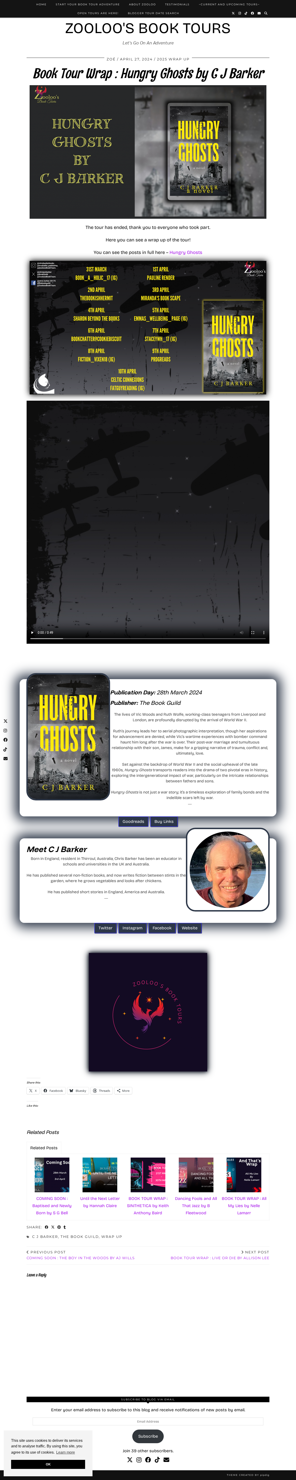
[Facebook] (252, 13)
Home (41, 4)
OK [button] (48, 1464)
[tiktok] (157, 1460)
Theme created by (248, 1475)
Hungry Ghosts (186, 252)
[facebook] (148, 1460)
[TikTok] (246, 13)
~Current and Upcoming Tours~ (229, 4)
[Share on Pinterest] (59, 1227)
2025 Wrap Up (173, 59)
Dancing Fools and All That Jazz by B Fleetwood (196, 1205)
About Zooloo (142, 4)
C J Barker (45, 1236)
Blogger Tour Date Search (153, 13)
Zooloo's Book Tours (148, 28)
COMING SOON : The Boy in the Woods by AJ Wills (81, 1255)
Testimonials (177, 4)
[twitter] (130, 1460)
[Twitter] (233, 13)
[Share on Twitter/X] (53, 1227)
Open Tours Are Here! (98, 13)
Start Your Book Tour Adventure (88, 4)
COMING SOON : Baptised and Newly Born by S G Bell (52, 1205)
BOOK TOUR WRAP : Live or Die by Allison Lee (220, 1255)
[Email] (259, 13)
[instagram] (139, 1460)
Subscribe (148, 1436)
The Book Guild (80, 1236)
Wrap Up (111, 1236)
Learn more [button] (65, 1452)
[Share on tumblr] (64, 1227)
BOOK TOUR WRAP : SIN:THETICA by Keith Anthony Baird (148, 1205)
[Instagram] (239, 13)
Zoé (111, 59)
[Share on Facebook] (47, 1227)
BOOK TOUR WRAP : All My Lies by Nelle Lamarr (244, 1205)
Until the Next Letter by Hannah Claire (100, 1202)
